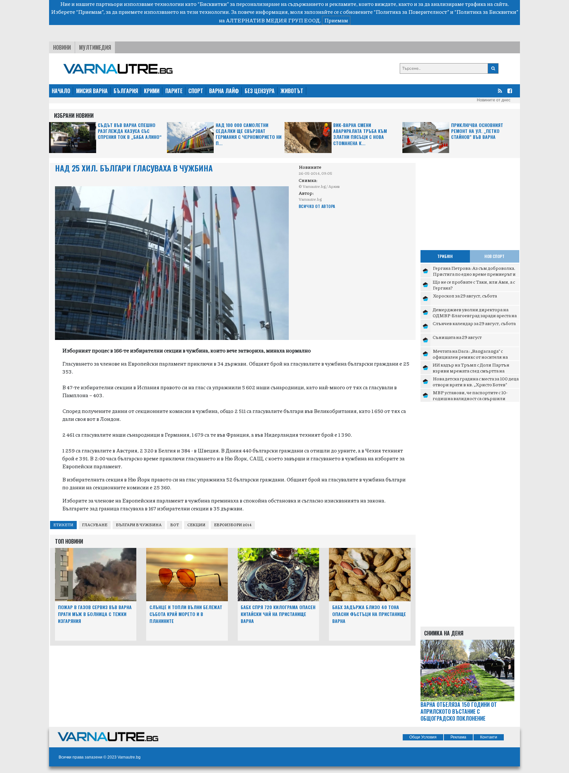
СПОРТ (195, 91)
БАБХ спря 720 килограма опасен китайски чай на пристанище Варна (278, 614)
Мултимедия (95, 47)
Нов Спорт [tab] (494, 256)
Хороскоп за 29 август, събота (465, 295)
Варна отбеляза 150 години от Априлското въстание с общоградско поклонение (458, 711)
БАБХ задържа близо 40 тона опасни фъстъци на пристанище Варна (369, 614)
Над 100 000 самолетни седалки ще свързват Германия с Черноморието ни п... (249, 134)
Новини (62, 47)
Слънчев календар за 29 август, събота (474, 323)
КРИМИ (151, 91)
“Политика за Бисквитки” (486, 11)
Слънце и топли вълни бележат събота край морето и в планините (185, 614)
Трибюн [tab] (445, 256)
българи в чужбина (139, 525)
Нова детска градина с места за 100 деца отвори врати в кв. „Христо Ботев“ (476, 381)
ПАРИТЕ (173, 91)
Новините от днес (493, 100)
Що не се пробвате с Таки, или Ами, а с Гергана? (474, 284)
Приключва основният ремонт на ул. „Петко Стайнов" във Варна (477, 131)
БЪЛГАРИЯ (126, 91)
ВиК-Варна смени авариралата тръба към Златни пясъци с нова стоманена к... (360, 134)
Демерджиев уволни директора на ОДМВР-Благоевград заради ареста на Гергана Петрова (475, 315)
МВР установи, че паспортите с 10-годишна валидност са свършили (470, 395)
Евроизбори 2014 (233, 525)
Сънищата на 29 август (457, 337)
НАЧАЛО (61, 91)
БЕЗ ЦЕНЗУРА (260, 91)
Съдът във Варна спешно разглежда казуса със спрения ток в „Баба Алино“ (130, 131)
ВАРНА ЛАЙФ (224, 91)
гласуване (94, 525)
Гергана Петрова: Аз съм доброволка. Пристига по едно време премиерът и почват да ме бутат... (474, 274)
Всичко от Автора (317, 206)
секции (196, 525)
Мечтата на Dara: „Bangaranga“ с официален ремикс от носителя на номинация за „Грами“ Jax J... (470, 357)
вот (174, 525)
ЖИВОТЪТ (292, 91)
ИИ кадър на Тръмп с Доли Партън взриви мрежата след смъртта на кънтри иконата (471, 370)
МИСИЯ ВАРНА (92, 91)
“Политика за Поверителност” (411, 11)
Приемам (336, 20)
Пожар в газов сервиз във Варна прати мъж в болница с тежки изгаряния (95, 614)
